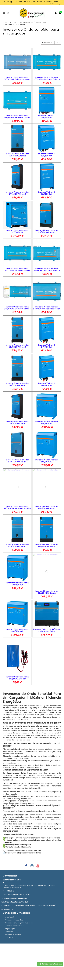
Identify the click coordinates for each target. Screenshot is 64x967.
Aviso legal (9, 917)
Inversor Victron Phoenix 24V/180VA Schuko (17, 678)
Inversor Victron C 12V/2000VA (46, 193)
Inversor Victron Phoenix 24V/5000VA (46, 461)
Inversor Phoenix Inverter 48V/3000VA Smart (46, 545)
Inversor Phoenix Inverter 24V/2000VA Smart (17, 384)
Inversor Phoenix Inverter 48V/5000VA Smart (46, 592)
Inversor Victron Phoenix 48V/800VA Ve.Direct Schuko (17, 507)
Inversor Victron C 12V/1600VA (46, 155)
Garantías (9, 932)
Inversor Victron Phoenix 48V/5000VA (17, 630)
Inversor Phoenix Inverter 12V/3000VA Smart (46, 231)
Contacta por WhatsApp (51, 964)
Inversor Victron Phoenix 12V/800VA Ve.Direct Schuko (17, 116)
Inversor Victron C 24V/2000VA (46, 384)
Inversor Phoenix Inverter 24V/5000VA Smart (17, 461)
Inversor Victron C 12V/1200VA (46, 116)
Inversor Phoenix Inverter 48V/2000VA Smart (17, 545)
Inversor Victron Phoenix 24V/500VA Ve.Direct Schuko (17, 308)
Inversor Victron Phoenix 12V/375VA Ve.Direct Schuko (17, 78)
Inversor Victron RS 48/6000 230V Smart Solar (46, 630)
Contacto (18, 1)
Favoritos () (56, 4)
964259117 (10, 891)
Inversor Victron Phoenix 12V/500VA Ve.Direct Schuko (47, 78)
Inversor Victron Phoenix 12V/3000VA (17, 231)
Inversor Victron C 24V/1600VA (46, 346)
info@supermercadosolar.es (18, 894)
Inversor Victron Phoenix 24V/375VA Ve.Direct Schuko (47, 269)
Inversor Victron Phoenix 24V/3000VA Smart (17, 422)
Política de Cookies (13, 935)
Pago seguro (37, 1)
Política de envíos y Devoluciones (19, 923)
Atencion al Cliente (51, 1)
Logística (27, 1)
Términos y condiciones (15, 926)
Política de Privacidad (14, 920)
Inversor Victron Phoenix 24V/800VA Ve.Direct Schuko (46, 308)
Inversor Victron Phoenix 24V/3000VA (46, 422)
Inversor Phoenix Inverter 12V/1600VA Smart (17, 155)
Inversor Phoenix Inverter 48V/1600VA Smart (46, 507)
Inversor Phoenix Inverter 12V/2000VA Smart (17, 193)
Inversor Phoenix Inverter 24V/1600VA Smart (17, 346)
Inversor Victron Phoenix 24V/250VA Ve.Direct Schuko (17, 269)
